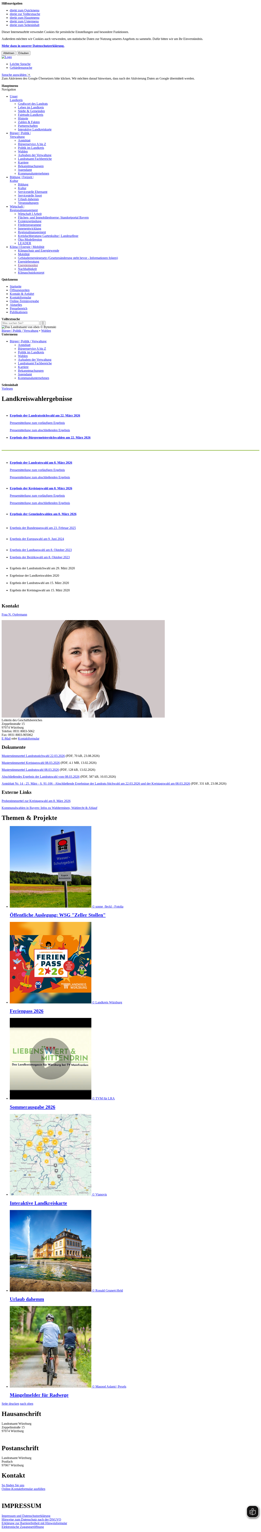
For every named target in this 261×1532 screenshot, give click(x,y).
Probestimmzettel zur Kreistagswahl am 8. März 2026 (36, 801)
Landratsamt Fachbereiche (35, 158)
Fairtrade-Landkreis (30, 114)
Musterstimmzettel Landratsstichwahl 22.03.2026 (33, 756)
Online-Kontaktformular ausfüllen (23, 1489)
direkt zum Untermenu (24, 21)
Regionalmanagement (32, 232)
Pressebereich (18, 308)
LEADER (24, 243)
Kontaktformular (20, 297)
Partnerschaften (28, 125)
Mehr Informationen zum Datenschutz (26, 82)
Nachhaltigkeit (27, 269)
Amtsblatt (24, 140)
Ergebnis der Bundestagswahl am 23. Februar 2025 (43, 528)
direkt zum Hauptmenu (24, 17)
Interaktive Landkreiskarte (35, 129)
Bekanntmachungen (31, 166)
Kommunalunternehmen (33, 173)
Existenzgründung (29, 221)
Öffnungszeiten (20, 290)
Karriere (23, 162)
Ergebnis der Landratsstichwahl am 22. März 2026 (45, 415)
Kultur (22, 188)
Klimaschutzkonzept (31, 272)
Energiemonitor (28, 265)
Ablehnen (8, 53)
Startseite (15, 286)
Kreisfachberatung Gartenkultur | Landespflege (48, 236)
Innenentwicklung (29, 228)
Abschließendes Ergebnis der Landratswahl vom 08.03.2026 (41, 776)
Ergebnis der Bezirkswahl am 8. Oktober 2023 (40, 557)
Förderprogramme (29, 225)
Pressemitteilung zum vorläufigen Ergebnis (37, 423)
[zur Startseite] (7, 57)
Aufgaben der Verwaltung (34, 155)
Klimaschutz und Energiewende (38, 250)
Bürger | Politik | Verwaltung (20, 330)
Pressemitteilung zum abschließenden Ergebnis (40, 430)
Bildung (23, 184)
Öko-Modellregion (30, 239)
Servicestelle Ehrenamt (32, 192)
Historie (23, 118)
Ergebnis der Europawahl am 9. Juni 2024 (37, 539)
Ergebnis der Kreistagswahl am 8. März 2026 (41, 488)
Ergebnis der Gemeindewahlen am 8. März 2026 (43, 514)
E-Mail (6, 738)
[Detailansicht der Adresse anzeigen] (83, 716)
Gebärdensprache (21, 67)
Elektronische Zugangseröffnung (23, 1527)
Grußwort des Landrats (33, 103)
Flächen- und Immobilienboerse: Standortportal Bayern (53, 217)
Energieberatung (28, 261)
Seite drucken (10, 1403)
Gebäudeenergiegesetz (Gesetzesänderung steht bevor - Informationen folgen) (68, 258)
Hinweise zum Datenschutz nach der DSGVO (31, 1519)
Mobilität (24, 254)
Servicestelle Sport (30, 195)
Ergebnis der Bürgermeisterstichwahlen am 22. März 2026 (50, 437)
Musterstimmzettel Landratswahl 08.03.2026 (30, 769)
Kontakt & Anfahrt (22, 293)
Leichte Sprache (20, 64)
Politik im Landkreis (31, 147)
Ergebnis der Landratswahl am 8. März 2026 (41, 462)
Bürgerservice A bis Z (32, 144)
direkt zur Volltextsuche (25, 14)
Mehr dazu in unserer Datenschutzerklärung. (33, 46)
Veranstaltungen (28, 203)
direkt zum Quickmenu (24, 10)
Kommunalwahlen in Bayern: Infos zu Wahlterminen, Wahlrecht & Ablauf (49, 808)
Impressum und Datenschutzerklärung (26, 1516)
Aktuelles (16, 304)
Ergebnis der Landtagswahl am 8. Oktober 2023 (41, 550)
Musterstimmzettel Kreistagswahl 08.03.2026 (31, 762)
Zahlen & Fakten (29, 122)
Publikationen (19, 312)
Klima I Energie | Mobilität (27, 247)
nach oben (26, 1403)
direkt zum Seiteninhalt (24, 25)
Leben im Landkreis (31, 107)
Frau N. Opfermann (14, 614)
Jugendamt (25, 169)
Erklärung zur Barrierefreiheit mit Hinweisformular (34, 1523)
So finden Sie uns (13, 1485)
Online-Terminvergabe (24, 301)
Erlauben (23, 53)
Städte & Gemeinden (31, 111)
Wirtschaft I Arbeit (30, 214)
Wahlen (23, 151)
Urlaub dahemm (28, 199)
